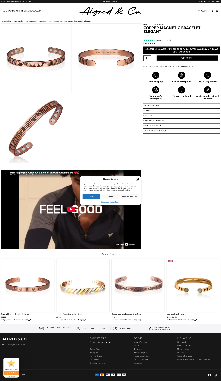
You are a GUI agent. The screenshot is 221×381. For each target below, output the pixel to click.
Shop (9, 21)
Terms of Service (96, 356)
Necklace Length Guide (142, 352)
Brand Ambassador (141, 359)
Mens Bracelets (31, 21)
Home (3, 21)
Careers (136, 346)
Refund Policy (95, 349)
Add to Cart (187, 58)
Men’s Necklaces (183, 349)
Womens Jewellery (184, 346)
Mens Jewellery (18, 21)
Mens (5, 11)
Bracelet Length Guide (142, 356)
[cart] (212, 11)
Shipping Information (98, 363)
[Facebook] (209, 375)
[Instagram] (215, 375)
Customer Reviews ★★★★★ (101, 342)
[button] (137, 179)
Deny (110, 196)
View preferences (129, 196)
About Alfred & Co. (141, 342)
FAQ (91, 346)
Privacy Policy (105, 201)
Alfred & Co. (15, 339)
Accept (91, 196)
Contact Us (138, 363)
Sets (18, 11)
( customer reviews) (162, 40)
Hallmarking (138, 349)
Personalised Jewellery (31, 11)
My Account (203, 11)
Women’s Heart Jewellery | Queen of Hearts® (193, 359)
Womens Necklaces (184, 356)
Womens (11, 11)
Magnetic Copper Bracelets (49, 21)
